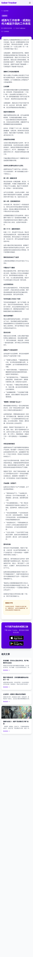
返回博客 (6, 11)
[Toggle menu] (30, 3)
